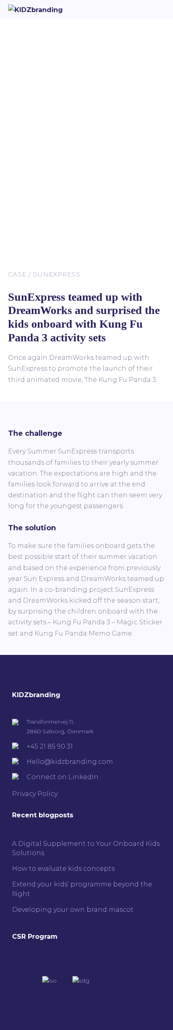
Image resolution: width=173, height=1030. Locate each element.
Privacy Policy (35, 794)
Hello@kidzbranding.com (70, 761)
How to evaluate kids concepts (63, 868)
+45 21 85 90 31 (50, 746)
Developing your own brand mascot (73, 909)
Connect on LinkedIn (63, 777)
